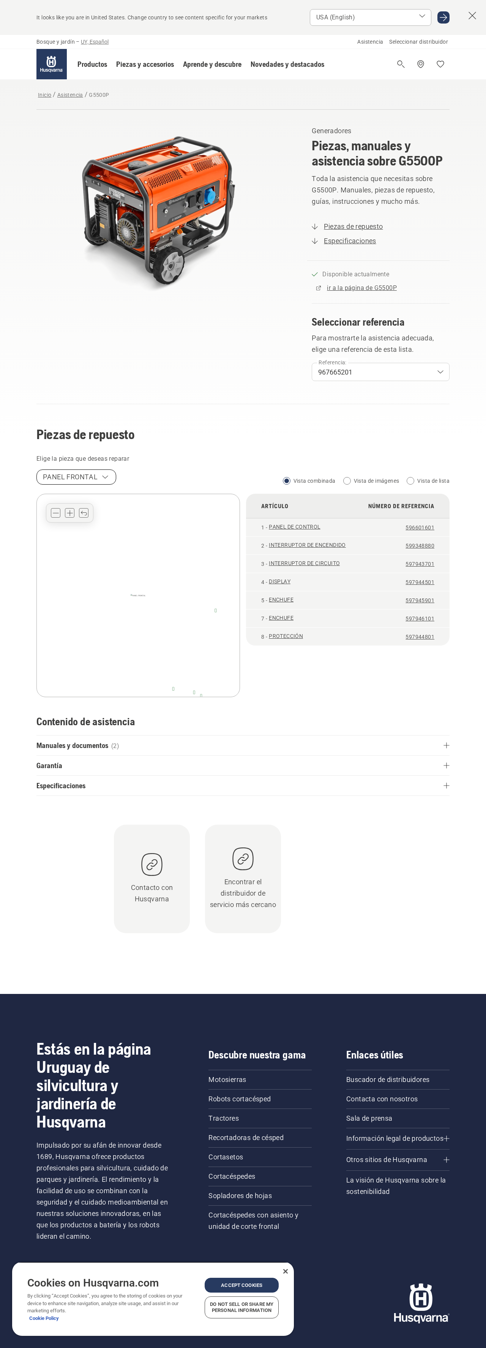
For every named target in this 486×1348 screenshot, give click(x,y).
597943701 (420, 564)
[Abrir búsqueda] (401, 64)
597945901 (420, 600)
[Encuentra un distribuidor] (421, 64)
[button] (92, 64)
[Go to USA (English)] (443, 17)
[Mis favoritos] (440, 64)
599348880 (420, 546)
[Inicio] (51, 64)
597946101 (420, 619)
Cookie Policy (44, 1318)
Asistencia (370, 42)
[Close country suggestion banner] (472, 15)
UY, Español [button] (95, 42)
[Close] (285, 1271)
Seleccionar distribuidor (418, 42)
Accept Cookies (241, 1285)
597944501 (420, 582)
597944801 (420, 637)
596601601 (420, 527)
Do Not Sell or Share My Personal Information (241, 1307)
